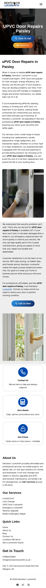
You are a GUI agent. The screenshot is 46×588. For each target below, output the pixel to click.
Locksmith (7, 289)
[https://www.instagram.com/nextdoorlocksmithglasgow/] (28, 585)
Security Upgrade (10, 511)
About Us (7, 530)
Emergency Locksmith (13, 508)
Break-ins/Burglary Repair (14, 514)
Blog (5, 533)
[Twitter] (23, 585)
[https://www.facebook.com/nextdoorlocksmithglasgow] (17, 585)
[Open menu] (40, 4)
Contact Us (8, 536)
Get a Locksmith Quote (13, 542)
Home (5, 527)
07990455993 (9, 557)
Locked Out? (8, 498)
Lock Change (9, 501)
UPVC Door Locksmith (13, 504)
